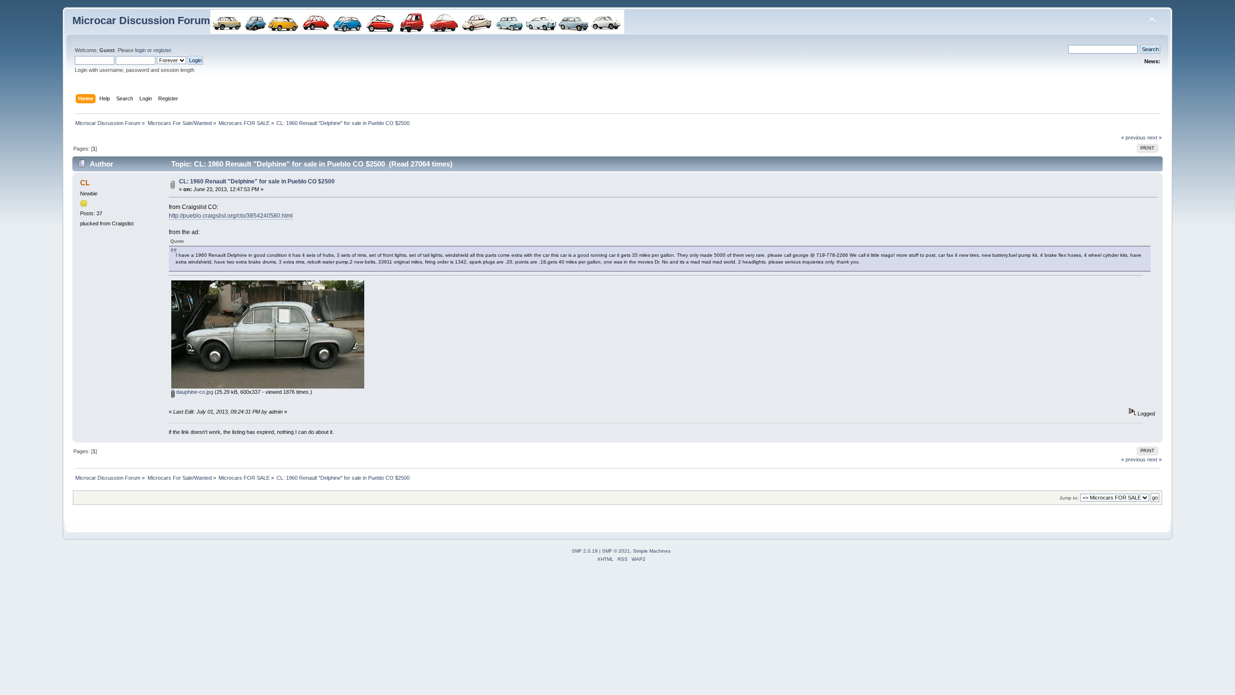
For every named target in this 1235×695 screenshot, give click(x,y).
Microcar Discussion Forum (141, 20)
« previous (1133, 137)
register (162, 50)
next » (1154, 137)
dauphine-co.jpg (194, 392)
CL (85, 183)
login (140, 50)
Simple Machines (652, 551)
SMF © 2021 (616, 551)
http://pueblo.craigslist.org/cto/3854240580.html (231, 215)
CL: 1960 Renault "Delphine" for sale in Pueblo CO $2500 (257, 181)
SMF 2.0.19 (585, 551)
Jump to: (1069, 497)
